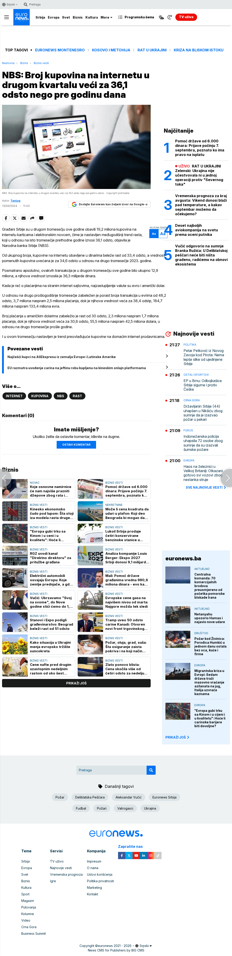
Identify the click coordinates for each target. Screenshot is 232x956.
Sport (25, 894)
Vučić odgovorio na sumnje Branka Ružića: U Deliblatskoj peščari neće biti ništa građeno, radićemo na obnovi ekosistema (201, 255)
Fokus (188, 430)
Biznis (78, 17)
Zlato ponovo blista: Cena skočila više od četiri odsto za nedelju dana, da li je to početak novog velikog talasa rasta (126, 668)
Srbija (40, 17)
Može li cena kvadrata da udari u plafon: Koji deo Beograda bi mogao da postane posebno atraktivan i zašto (127, 513)
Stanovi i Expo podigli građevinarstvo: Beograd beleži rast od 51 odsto (51, 624)
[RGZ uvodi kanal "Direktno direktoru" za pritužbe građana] (15, 555)
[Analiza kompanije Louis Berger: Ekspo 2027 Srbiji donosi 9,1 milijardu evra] (90, 555)
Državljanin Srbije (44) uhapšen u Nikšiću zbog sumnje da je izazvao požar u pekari (203, 413)
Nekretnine (114, 505)
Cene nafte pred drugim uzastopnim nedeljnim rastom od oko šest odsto (50, 668)
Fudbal (81, 808)
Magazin (27, 901)
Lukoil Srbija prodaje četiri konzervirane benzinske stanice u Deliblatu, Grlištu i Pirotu (126, 535)
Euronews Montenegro (60, 50)
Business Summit (33, 933)
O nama (92, 868)
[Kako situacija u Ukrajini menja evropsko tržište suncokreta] (15, 644)
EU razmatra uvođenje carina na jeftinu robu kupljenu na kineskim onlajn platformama (76, 368)
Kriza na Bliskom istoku (198, 50)
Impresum (94, 861)
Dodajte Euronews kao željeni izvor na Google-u (113, 204)
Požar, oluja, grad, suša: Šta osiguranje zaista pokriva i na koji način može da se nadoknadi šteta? (126, 646)
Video (25, 920)
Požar (60, 797)
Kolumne (27, 914)
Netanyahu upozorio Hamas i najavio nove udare (209, 618)
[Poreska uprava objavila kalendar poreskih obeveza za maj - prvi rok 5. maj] (5, 478)
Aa (154, 233)
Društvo (201, 633)
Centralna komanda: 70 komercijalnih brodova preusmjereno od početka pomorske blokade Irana (209, 585)
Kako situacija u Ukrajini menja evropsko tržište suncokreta (50, 646)
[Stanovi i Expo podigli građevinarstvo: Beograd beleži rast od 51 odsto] (15, 622)
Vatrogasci (125, 808)
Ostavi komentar (76, 444)
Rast (77, 396)
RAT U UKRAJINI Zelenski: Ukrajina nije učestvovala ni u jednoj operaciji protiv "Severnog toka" (199, 175)
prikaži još (76, 683)
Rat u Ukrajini (152, 50)
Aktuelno (202, 569)
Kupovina (39, 396)
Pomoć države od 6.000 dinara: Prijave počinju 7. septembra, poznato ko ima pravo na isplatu (126, 491)
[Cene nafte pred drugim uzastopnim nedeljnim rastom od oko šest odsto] (15, 666)
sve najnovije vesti (204, 487)
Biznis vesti (41, 63)
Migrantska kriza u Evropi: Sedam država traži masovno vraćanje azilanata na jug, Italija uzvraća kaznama (209, 682)
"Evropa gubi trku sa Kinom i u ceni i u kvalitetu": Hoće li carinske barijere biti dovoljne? (48, 535)
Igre (53, 881)
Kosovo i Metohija (111, 50)
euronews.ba (183, 558)
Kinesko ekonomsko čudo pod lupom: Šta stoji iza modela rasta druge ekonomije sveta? (52, 513)
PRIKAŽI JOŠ (175, 737)
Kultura (91, 17)
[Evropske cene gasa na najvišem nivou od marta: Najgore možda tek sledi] (90, 600)
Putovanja (28, 907)
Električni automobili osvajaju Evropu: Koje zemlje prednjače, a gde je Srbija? (51, 580)
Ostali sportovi (196, 374)
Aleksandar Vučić (129, 797)
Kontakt (92, 894)
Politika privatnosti (100, 881)
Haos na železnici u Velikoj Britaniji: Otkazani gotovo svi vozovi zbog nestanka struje (203, 473)
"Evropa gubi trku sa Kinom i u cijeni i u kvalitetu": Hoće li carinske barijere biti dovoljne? (209, 718)
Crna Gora (192, 400)
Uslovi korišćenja (99, 874)
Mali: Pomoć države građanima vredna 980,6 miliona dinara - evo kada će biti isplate (127, 580)
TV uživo (57, 861)
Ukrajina (150, 808)
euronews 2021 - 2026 (114, 946)
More (105, 17)
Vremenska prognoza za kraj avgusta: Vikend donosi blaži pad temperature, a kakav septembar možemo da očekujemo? (201, 205)
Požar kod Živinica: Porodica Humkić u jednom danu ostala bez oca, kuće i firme (210, 646)
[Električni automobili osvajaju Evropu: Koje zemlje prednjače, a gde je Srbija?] (15, 578)
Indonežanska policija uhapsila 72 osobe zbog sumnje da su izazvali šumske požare (203, 443)
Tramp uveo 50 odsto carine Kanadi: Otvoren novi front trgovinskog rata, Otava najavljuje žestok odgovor (125, 624)
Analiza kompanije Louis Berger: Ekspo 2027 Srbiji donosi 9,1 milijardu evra (126, 557)
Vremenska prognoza (66, 874)
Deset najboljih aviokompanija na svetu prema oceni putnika (196, 230)
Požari (101, 808)
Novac (35, 482)
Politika (190, 344)
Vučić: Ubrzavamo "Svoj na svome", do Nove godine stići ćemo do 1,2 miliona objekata (51, 602)
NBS (60, 396)
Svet (66, 17)
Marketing (94, 887)
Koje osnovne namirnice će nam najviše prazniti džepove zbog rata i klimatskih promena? (50, 491)
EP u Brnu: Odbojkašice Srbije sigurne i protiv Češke (203, 385)
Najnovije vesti (61, 868)
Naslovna (8, 63)
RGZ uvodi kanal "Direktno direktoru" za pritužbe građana (50, 557)
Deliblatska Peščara (90, 797)
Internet (14, 396)
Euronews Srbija (164, 797)
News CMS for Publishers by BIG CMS (116, 950)
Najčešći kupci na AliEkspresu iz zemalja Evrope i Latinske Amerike (61, 357)
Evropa (53, 17)
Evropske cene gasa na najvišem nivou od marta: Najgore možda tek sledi (126, 602)
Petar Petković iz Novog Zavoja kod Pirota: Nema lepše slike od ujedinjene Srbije (204, 357)
